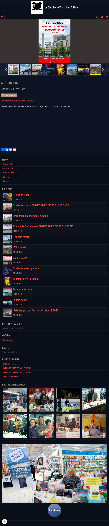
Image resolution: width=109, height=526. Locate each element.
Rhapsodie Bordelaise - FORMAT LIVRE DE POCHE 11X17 (43, 245)
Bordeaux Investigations (26, 287)
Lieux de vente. (8, 192)
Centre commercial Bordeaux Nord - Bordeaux (17, 120)
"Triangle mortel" (22, 256)
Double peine (20, 319)
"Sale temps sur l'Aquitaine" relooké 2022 (35, 329)
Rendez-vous (8, 359)
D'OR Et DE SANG (9, 383)
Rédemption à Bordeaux (26, 298)
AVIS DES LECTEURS (10, 396)
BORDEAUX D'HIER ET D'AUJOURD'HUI (17, 387)
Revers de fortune (22, 308)
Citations (6, 196)
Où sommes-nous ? (10, 187)
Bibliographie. (8, 183)
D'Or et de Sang (21, 214)
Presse (5, 200)
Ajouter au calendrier (10, 114)
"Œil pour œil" (20, 266)
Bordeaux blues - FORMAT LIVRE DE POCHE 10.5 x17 (41, 224)
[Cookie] (4, 521)
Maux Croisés (20, 277)
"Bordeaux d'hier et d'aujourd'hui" (31, 235)
